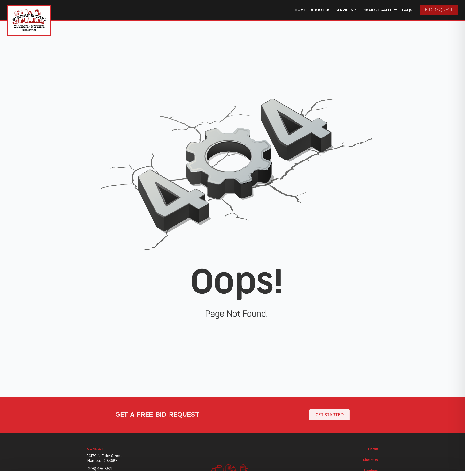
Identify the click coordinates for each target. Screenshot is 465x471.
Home (300, 10)
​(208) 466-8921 (99, 468)
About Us (321, 10)
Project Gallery (379, 10)
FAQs (407, 10)
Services (344, 10)
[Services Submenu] (356, 10)
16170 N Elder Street (104, 456)
